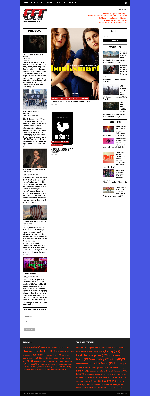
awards (50, 347)
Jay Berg (90, 371)
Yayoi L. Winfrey (118, 387)
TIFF (69, 367)
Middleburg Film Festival (46, 361)
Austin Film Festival (116, 348)
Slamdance (79, 381)
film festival (57, 355)
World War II (64, 369)
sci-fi (56, 364)
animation (44, 347)
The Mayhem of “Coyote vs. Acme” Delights (114, 13)
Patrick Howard (57, 145)
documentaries (29, 355)
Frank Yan (118, 364)
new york (63, 361)
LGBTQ (63, 358)
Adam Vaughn (33, 347)
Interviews (73, 3)
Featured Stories (37, 3)
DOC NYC (116, 356)
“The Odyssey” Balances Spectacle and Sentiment (112, 18)
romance (51, 364)
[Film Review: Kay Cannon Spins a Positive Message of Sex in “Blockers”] (62, 128)
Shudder (26, 367)
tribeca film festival (56, 369)
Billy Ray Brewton (99, 352)
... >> (32, 87)
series (70, 364)
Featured (82, 359)
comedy (58, 351)
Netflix (56, 361)
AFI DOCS (94, 347)
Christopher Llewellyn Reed (69, 98)
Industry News (116, 367)
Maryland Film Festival (108, 371)
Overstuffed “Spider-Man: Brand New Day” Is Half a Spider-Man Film (107, 16)
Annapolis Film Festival (105, 348)
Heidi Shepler (103, 367)
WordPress (124, 393)
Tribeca (47, 369)
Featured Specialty (99, 359)
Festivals (50, 3)
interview (57, 358)
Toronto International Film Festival (35, 369)
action (24, 347)
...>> (123, 135)
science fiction (63, 364)
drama (49, 355)
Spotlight (109, 381)
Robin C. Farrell (42, 364)
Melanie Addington (91, 374)
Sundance (33, 366)
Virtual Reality (110, 387)
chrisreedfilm (64, 347)
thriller (63, 366)
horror (45, 357)
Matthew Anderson (119, 371)
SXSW (56, 367)
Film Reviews (61, 3)
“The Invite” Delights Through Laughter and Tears (112, 22)
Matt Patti (28, 361)
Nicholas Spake (84, 377)
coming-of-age (66, 351)
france (64, 355)
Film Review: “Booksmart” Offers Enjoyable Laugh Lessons (71, 102)
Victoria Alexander (98, 387)
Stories (120, 381)
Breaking (55, 98)
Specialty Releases (92, 381)
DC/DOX (110, 356)
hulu (51, 358)
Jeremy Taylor (97, 371)
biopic (55, 347)
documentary (40, 354)
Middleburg (37, 361)
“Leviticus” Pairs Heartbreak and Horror (115, 20)
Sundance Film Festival (45, 367)
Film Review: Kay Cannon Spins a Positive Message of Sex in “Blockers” (62, 150)
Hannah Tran (34, 358)
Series (122, 377)
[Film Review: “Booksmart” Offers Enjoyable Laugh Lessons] (75, 64)
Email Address (28, 322)
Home (26, 3)
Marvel (68, 358)
